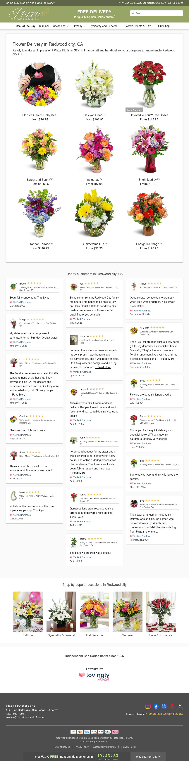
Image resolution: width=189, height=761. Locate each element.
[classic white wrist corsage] (74, 339)
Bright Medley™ (26, 363)
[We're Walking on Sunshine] (14, 419)
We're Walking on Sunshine (31, 420)
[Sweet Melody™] (74, 286)
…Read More (17, 394)
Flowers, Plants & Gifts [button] (138, 26)
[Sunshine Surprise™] (134, 330)
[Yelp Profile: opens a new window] (172, 706)
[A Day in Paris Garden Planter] (74, 542)
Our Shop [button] (164, 26)
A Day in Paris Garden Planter (93, 542)
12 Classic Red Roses (90, 498)
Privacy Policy (82, 747)
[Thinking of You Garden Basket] (14, 286)
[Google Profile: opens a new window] (164, 706)
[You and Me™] (134, 286)
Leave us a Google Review (165, 714)
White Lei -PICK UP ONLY (31, 495)
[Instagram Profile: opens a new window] (148, 706)
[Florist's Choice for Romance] (134, 503)
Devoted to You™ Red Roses (153, 420)
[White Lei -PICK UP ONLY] (14, 496)
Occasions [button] (59, 26)
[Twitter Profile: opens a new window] (180, 706)
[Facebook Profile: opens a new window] (156, 706)
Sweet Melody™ (87, 287)
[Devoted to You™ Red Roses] (134, 420)
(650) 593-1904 (15, 713)
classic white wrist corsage (92, 340)
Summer (44, 26)
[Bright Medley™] (14, 363)
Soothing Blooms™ (88, 441)
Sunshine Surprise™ (149, 331)
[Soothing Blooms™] (74, 440)
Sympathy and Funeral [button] (104, 26)
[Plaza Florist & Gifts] (32, 14)
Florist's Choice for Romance (153, 504)
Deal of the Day (25, 26)
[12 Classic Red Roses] (74, 497)
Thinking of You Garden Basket (33, 287)
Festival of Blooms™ (89, 392)
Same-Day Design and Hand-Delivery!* (30, 3)
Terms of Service (61, 747)
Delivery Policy (128, 747)
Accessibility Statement (104, 747)
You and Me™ (146, 287)
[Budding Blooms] (134, 383)
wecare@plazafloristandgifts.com (25, 717)
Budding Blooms (147, 384)
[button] (179, 745)
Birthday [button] (78, 26)
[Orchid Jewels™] (14, 323)
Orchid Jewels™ (26, 323)
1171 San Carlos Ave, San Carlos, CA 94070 (32, 710)
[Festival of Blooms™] (74, 392)
